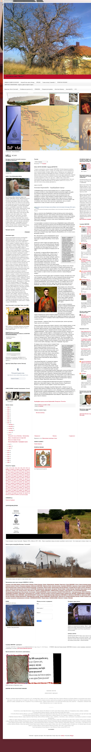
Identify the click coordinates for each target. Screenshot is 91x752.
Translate (44, 163)
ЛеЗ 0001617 (27, 469)
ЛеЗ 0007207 (16, 489)
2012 (8, 454)
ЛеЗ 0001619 (13, 470)
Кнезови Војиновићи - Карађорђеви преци (18, 441)
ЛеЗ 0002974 (13, 479)
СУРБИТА (83, 373)
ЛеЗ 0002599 (11, 477)
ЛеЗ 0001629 (19, 473)
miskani (62, 735)
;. (13, 592)
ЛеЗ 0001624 (16, 472)
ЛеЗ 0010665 (22, 491)
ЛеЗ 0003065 (19, 479)
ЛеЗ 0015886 (11, 494)
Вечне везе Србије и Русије (14, 440)
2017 (8, 419)
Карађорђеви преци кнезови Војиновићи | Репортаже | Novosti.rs (50, 401)
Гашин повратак (38, 444)
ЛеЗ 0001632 (11, 475)
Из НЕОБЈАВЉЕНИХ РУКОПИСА (86, 261)
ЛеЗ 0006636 (25, 487)
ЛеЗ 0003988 (16, 483)
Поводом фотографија (47, 89)
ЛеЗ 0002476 (19, 476)
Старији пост (72, 436)
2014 (8, 450)
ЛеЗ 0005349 (25, 484)
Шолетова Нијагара (59, 89)
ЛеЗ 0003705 (13, 482)
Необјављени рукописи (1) (26, 89)
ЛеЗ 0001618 (8, 470)
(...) (58, 590)
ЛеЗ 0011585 (13, 493)
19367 (24, 468)
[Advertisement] (54, 424)
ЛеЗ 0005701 (16, 486)
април (10, 446)
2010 (8, 458)
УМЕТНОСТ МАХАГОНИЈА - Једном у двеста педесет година (19, 84)
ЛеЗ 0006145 (8, 487)
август (10, 432)
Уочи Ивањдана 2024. (86, 349)
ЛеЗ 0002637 (22, 477)
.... (64, 592)
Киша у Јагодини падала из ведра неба (17, 438)
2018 (8, 417)
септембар (10, 430)
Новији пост (37, 436)
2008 (8, 462)
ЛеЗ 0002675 (27, 477)
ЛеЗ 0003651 (8, 482)
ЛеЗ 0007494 (27, 489)
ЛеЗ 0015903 (16, 494)
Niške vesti (83, 315)
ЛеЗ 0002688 (8, 479)
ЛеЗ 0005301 (13, 484)
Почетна (55, 436)
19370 (27, 468)
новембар (10, 426)
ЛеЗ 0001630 (25, 473)
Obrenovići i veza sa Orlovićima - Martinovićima (18, 436)
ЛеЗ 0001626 (27, 472)
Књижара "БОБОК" (85, 163)
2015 (8, 422)
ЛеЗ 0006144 (27, 486)
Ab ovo (76, 584)
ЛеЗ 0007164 (11, 489)
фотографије (25, 494)
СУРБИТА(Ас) (84, 259)
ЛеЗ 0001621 (25, 470)
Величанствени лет (85, 279)
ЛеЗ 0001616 (22, 469)
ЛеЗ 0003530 (16, 480)
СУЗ (76, 89)
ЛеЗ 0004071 (27, 483)
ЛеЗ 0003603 (27, 480)
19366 (21, 468)
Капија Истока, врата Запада (27, 82)
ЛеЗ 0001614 (11, 469)
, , (15, 584)
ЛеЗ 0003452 (11, 480)
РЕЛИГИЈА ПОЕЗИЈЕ (62, 82)
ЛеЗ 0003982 (11, 483)
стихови (20, 494)
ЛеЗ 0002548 (40, 406)
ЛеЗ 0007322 (22, 489)
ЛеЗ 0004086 (8, 484)
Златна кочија (84, 243)
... (86, 595)
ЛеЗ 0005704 (22, 486)
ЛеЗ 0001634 (22, 475)
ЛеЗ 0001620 (19, 470)
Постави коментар (40, 412)
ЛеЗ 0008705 (19, 490)
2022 (8, 413)
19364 (16, 468)
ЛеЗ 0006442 (13, 487)
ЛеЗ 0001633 (16, 475)
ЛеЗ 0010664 (16, 491)
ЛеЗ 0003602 (22, 480)
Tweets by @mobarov (10, 500)
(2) (75, 595)
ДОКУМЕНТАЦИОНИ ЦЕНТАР (24, 648)
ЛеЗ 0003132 (25, 479)
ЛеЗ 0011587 (25, 493)
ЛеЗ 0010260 (11, 491)
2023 (8, 411)
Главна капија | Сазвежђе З (49, 82)
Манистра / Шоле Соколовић (11, 89)
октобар (10, 428)
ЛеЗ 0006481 (19, 487)
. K (79, 590)
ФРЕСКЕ (38, 82)
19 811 (7, 468)
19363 (13, 468)
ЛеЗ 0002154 (8, 476)
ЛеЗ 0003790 (19, 482)
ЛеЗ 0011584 (8, 493)
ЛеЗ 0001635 (27, 475)
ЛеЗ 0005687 (11, 486)
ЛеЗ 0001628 (13, 473)
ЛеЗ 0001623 (11, 472)
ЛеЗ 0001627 (8, 473)
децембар (10, 424)
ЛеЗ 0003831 (25, 482)
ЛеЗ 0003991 (22, 483)
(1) (61, 595)
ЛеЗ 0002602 (16, 477)
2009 (8, 460)
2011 (8, 456)
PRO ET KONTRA (86, 592)
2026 (8, 407)
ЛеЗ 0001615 (17, 469)
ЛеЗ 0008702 (13, 490)
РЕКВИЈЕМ (37, 89)
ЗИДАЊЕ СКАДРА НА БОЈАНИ (12, 82)
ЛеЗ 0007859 (8, 490)
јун (9, 444)
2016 (8, 421)
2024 (8, 409)
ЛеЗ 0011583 (27, 491)
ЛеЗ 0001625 (22, 472)
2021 (8, 415)
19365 (19, 468)
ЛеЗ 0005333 (19, 484)
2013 (8, 452)
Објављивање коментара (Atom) (49, 438)
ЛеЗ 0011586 (19, 493)
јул (9, 434)
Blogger (71, 735)
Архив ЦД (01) (69, 89)
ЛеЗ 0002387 (13, 476)
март (9, 448)
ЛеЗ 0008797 (25, 490)
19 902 (10, 468)
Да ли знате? (84, 272)
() (75, 587)
